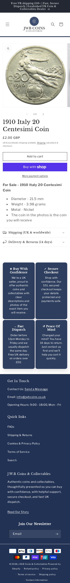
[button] (7, 24)
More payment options (35, 175)
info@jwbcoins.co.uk (31, 397)
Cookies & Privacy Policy (23, 443)
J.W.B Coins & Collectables (32, 564)
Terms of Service (18, 451)
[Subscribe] (57, 534)
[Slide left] (27, 114)
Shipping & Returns (19, 435)
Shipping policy (47, 574)
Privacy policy (50, 568)
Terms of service (26, 574)
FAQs (10, 426)
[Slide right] (43, 114)
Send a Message (36, 389)
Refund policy (31, 568)
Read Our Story (18, 512)
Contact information (37, 580)
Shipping (41, 143)
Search (12, 460)
